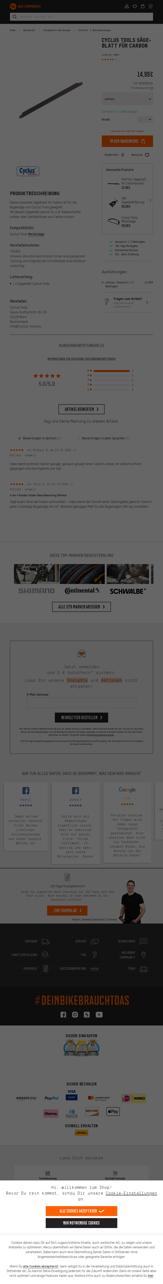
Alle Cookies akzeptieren (78, 1211)
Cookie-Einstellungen (131, 1193)
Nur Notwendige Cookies (81, 1223)
